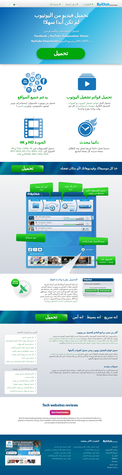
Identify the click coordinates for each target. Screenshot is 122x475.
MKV (34, 154)
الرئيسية (115, 447)
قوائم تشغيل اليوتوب (88, 103)
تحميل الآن (54, 4)
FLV (28, 151)
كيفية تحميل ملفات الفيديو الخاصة (22, 348)
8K (13, 148)
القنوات (72, 103)
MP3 (12, 151)
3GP (40, 151)
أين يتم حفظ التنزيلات (91, 450)
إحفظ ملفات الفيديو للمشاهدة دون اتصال (20, 361)
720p (18, 148)
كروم (75, 301)
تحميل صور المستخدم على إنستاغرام (77, 343)
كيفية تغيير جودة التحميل (91, 456)
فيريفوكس (68, 301)
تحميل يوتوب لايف (27, 358)
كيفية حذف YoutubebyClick (61, 459)
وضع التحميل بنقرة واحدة (93, 241)
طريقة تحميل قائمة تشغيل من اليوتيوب (57, 450)
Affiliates (115, 459)
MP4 (18, 151)
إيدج (46, 301)
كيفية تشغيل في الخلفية (91, 459)
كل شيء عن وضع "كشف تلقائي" (22, 355)
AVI (23, 151)
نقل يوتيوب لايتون (28, 337)
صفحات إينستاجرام (85, 106)
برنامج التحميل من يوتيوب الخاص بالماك (20, 388)
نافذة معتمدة (29, 377)
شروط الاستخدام (112, 453)
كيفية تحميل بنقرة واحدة (62, 447)
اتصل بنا (115, 456)
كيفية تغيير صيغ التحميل (91, 453)
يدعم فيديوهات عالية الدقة (88, 341)
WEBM (27, 154)
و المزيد (21, 106)
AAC (19, 154)
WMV (34, 151)
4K (31, 148)
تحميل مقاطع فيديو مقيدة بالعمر (23, 351)
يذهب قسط (71, 4)
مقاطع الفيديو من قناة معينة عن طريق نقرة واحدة (68, 354)
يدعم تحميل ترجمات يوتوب (100, 343)
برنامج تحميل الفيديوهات (25, 344)
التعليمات (87, 4)
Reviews (115, 462)
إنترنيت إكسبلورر (56, 301)
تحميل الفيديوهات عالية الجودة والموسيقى (19, 341)
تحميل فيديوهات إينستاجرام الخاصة (22, 391)
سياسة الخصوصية (111, 450)
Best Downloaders (60, 412)
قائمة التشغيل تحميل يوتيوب (24, 374)
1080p (26, 148)
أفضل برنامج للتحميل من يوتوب (23, 381)
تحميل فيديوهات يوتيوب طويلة (23, 384)
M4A (46, 154)
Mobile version (112, 467)
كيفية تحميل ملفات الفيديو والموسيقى (86, 447)
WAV (40, 154)
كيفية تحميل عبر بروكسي (62, 453)
